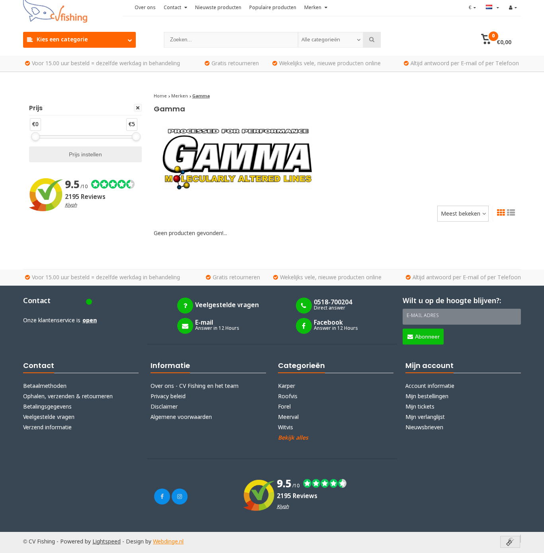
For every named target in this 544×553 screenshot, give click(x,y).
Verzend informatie (47, 427)
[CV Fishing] (73, 12)
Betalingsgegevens (47, 407)
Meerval (288, 417)
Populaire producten (272, 8)
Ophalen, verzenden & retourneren (68, 396)
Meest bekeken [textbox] (460, 214)
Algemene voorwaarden (181, 417)
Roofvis (287, 396)
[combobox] (330, 40)
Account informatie (429, 386)
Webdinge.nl (168, 541)
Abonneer (427, 336)
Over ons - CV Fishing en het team (195, 386)
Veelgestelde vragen (48, 417)
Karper (286, 386)
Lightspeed (106, 541)
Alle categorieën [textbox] (320, 40)
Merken (313, 8)
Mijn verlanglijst (425, 417)
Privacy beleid (168, 396)
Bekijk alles (293, 438)
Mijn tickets (419, 407)
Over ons (145, 8)
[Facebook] (162, 496)
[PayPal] (520, 538)
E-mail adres (423, 316)
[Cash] (510, 542)
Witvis (285, 427)
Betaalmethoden (45, 386)
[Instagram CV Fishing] (180, 496)
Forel (284, 407)
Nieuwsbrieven (424, 427)
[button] (496, 40)
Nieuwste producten (218, 8)
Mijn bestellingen (426, 396)
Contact (173, 8)
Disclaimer (164, 407)
